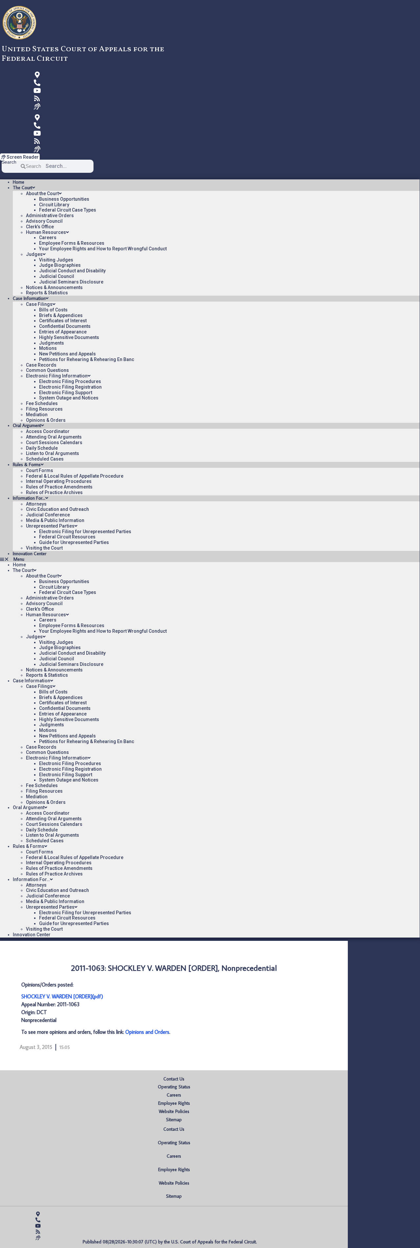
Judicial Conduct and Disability (72, 270)
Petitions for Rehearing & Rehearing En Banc (86, 359)
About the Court (42, 193)
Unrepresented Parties (50, 526)
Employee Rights (174, 1103)
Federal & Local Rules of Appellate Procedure (74, 476)
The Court (22, 188)
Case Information (29, 298)
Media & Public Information (55, 520)
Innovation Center (29, 553)
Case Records (41, 365)
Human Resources (46, 232)
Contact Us (173, 1079)
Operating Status (174, 1087)
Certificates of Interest (63, 320)
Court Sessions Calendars (54, 442)
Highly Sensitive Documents (69, 337)
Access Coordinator (48, 431)
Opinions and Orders (147, 1032)
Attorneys (36, 504)
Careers (47, 237)
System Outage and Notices (68, 397)
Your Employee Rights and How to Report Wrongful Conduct (103, 248)
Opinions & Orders (46, 420)
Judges (34, 254)
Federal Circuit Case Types (67, 210)
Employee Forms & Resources (71, 243)
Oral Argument (27, 425)
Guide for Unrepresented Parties (74, 542)
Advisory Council (44, 221)
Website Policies (174, 1111)
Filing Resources (44, 409)
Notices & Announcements (54, 287)
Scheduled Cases (45, 459)
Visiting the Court (44, 548)
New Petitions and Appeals (67, 353)
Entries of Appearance (63, 331)
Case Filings (39, 304)
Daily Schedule (42, 448)
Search (9, 162)
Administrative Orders (50, 215)
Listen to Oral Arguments (52, 453)
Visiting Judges (56, 259)
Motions (48, 348)
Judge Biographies (60, 265)
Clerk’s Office (40, 226)
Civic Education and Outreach (57, 509)
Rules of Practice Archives (54, 492)
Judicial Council (56, 276)
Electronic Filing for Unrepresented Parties (85, 531)
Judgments (51, 343)
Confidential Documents (65, 326)
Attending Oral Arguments (54, 437)
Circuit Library (54, 204)
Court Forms (39, 470)
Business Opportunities (64, 199)
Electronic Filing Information (57, 375)
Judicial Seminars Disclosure (71, 281)
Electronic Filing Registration (70, 387)
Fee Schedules (42, 403)
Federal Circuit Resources (67, 536)
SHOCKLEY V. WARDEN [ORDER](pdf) (62, 996)
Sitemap (174, 1120)
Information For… (29, 498)
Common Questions (47, 370)
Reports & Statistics (47, 292)
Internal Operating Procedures (59, 481)
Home (18, 182)
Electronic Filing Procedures (70, 381)
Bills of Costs (53, 309)
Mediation (37, 414)
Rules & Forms (27, 464)
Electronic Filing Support (65, 392)
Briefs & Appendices (61, 315)
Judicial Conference (48, 514)
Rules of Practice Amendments (59, 486)
